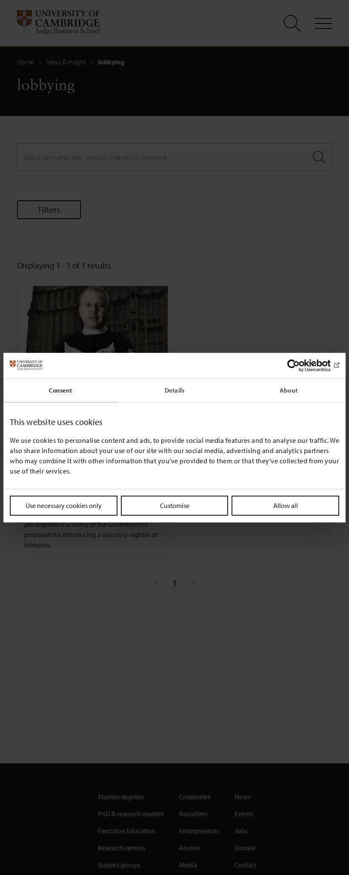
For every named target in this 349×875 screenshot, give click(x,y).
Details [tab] (174, 390)
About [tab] (289, 390)
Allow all (285, 505)
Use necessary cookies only (64, 505)
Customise (174, 505)
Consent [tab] (60, 390)
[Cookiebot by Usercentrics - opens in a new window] (302, 365)
